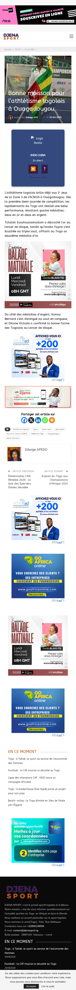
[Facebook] (24, 420)
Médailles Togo (37, 434)
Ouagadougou (53, 434)
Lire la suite (47, 986)
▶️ (33, 168)
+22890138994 (35, 926)
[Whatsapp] (45, 420)
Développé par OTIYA (38, 177)
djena (35, 429)
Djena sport (46, 429)
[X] (31, 420)
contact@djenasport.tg (25, 930)
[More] (52, 420)
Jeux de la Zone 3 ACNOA (16, 434)
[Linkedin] (38, 420)
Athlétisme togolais (21, 429)
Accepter (31, 986)
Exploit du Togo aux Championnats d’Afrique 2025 (55, 480)
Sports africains (12, 438)
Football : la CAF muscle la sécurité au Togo (34, 770)
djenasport (59, 429)
